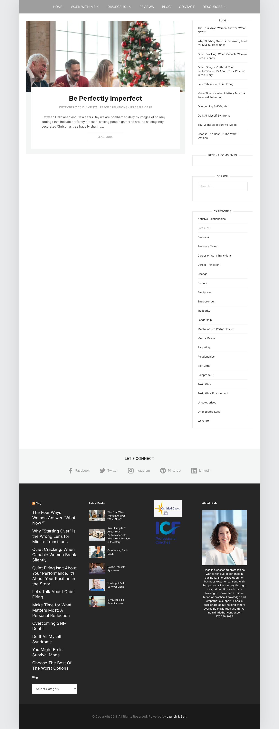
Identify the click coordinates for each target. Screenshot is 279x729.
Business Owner (208, 246)
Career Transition (209, 264)
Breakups (204, 228)
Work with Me (83, 7)
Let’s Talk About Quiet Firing (215, 84)
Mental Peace (98, 107)
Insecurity (204, 310)
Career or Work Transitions (215, 255)
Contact (187, 7)
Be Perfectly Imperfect (105, 98)
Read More (105, 136)
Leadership (205, 319)
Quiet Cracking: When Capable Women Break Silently (54, 554)
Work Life (204, 420)
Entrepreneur (206, 301)
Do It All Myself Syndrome (214, 115)
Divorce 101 (117, 7)
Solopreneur (205, 375)
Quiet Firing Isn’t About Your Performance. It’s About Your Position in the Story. (221, 71)
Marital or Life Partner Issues (216, 329)
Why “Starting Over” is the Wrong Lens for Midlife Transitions (53, 536)
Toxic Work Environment (213, 393)
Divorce (202, 283)
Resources (212, 7)
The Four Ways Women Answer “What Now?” (53, 518)
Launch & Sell (176, 716)
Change (203, 274)
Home (58, 7)
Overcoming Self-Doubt (213, 106)
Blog (166, 7)
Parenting (204, 347)
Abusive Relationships (212, 218)
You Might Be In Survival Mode (217, 124)
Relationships (123, 107)
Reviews (147, 7)
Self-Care (144, 107)
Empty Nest (205, 292)
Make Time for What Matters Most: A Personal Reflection (51, 610)
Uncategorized (207, 402)
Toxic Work (204, 384)
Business (203, 237)
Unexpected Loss (209, 411)
